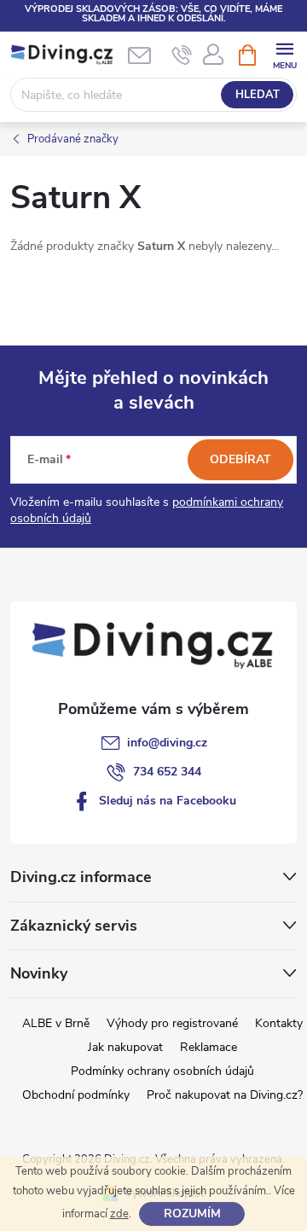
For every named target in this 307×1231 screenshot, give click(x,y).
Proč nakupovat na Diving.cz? (225, 1095)
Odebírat (240, 459)
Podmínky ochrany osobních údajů (162, 1071)
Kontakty (279, 1023)
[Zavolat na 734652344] (182, 55)
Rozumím (192, 1213)
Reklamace (208, 1047)
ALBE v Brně (56, 1023)
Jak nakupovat (125, 1047)
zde (119, 1214)
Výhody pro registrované (172, 1023)
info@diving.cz (167, 743)
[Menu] (284, 54)
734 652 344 (167, 772)
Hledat (257, 94)
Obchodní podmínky (76, 1095)
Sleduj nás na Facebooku (167, 801)
